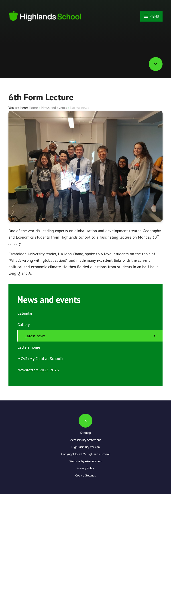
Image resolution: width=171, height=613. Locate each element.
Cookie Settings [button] (85, 475)
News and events (54, 107)
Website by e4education (85, 461)
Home (33, 107)
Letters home (28, 347)
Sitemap (85, 433)
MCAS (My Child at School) (40, 358)
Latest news (79, 107)
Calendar (25, 313)
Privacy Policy (86, 468)
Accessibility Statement (85, 440)
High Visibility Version (85, 447)
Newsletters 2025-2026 (38, 369)
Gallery (23, 324)
